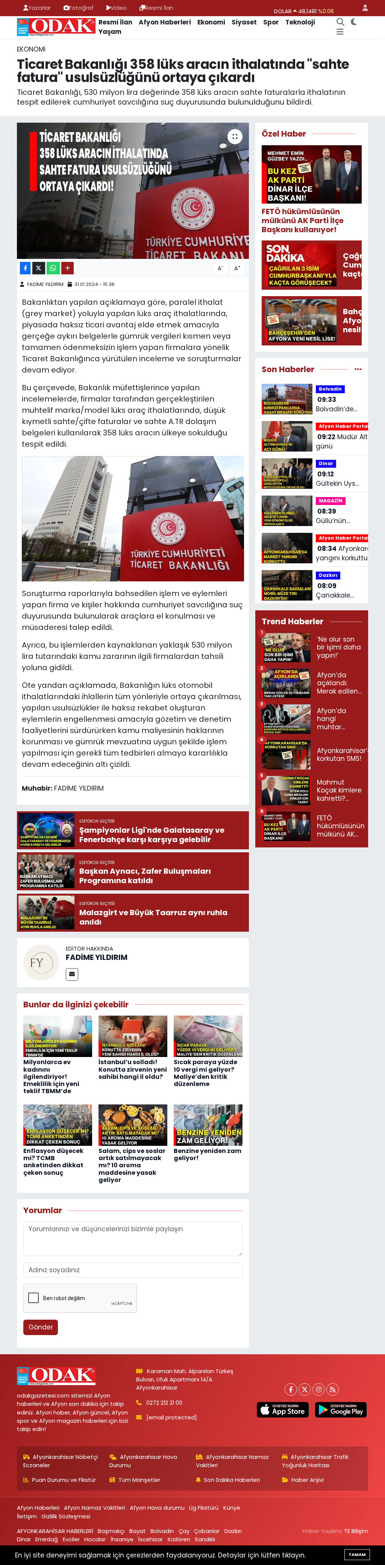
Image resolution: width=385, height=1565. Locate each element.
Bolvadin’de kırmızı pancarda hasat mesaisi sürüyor (335, 404)
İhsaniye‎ (122, 1539)
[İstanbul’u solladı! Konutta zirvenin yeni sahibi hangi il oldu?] (133, 1035)
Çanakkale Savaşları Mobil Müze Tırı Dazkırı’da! (339, 591)
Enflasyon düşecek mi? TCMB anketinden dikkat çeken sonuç (53, 1162)
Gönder (41, 1327)
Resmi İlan (159, 8)
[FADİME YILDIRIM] (41, 961)
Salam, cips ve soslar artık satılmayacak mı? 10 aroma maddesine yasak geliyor (132, 1165)
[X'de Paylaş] (38, 268)
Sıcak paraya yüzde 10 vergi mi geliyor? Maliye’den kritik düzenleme (205, 1073)
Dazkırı (328, 575)
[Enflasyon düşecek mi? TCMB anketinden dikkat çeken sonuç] (57, 1124)
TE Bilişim (356, 1531)
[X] (305, 1389)
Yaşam (110, 31)
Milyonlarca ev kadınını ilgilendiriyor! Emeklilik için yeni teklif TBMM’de (51, 1076)
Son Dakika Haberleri (232, 1480)
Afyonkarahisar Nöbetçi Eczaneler (60, 1461)
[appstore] (282, 1409)
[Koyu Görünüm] (353, 22)
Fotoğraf (81, 8)
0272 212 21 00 (164, 1403)
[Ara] (340, 22)
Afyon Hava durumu (157, 1508)
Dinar (326, 463)
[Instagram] (318, 1389)
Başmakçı (111, 1531)
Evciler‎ (71, 1539)
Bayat (137, 1531)
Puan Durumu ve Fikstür (64, 1480)
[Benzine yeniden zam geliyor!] (208, 1124)
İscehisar (150, 1539)
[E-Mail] (72, 974)
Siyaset (244, 22)
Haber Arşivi (307, 1480)
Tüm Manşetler (139, 1480)
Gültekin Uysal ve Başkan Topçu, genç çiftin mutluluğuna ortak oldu (338, 479)
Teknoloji (300, 22)
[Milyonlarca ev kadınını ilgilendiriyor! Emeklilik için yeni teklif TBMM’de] (57, 1035)
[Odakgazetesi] (56, 26)
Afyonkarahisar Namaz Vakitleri (232, 1461)
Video (119, 8)
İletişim (27, 1516)
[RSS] (332, 1389)
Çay (184, 1531)
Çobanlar (207, 1531)
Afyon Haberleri (165, 22)
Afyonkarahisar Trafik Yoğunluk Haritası (315, 1461)
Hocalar (95, 1539)
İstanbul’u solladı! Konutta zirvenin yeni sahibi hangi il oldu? (133, 1069)
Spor (271, 22)
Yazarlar (39, 8)
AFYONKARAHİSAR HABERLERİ (55, 1531)
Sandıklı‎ (205, 1539)
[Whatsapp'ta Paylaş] (53, 268)
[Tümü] (358, 369)
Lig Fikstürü (203, 1508)
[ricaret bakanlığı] (133, 518)
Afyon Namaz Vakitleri (94, 1508)
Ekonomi (211, 22)
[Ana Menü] (340, 32)
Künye (231, 1508)
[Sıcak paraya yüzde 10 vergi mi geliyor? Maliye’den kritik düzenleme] (208, 1035)
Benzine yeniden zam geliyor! (207, 1154)
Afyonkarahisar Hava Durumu (143, 1461)
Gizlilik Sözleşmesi (65, 1516)
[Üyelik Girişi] (362, 8)
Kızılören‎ (179, 1539)
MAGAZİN (331, 500)
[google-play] (340, 1409)
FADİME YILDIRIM (45, 284)
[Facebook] (291, 1389)
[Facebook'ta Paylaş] (25, 268)
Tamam (357, 1554)
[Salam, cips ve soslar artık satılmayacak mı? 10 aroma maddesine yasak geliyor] (133, 1124)
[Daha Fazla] (67, 268)
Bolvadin (330, 389)
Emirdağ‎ (46, 1539)
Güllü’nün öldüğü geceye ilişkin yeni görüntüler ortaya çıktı (337, 516)
